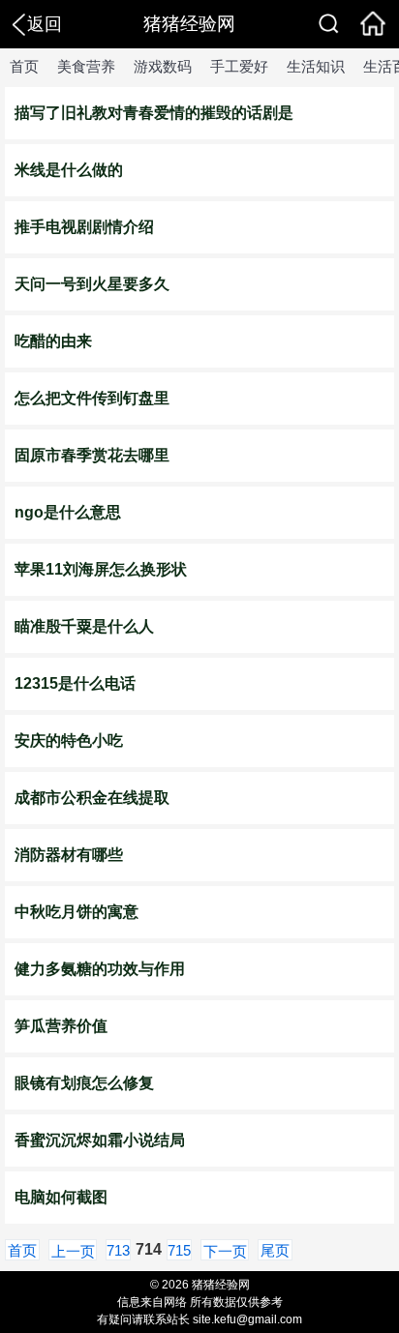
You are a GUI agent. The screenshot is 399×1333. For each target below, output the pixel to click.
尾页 (275, 1250)
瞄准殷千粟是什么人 (84, 626)
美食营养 (86, 66)
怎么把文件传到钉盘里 (92, 398)
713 (118, 1250)
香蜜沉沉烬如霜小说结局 (100, 1140)
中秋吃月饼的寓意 (76, 911)
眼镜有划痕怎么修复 (84, 1083)
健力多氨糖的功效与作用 (100, 969)
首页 (24, 66)
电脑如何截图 (61, 1197)
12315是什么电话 (75, 683)
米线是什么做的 (69, 170)
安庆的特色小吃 (69, 740)
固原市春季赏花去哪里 (92, 455)
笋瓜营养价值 (61, 1026)
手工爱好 (239, 66)
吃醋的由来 (53, 341)
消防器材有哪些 (69, 854)
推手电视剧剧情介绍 (84, 227)
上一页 (73, 1251)
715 (179, 1250)
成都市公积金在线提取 (92, 797)
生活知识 (316, 66)
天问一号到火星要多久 (92, 284)
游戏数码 (163, 66)
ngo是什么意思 (68, 512)
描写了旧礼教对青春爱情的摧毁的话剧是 (154, 112)
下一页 (225, 1251)
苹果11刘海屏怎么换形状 (101, 569)
